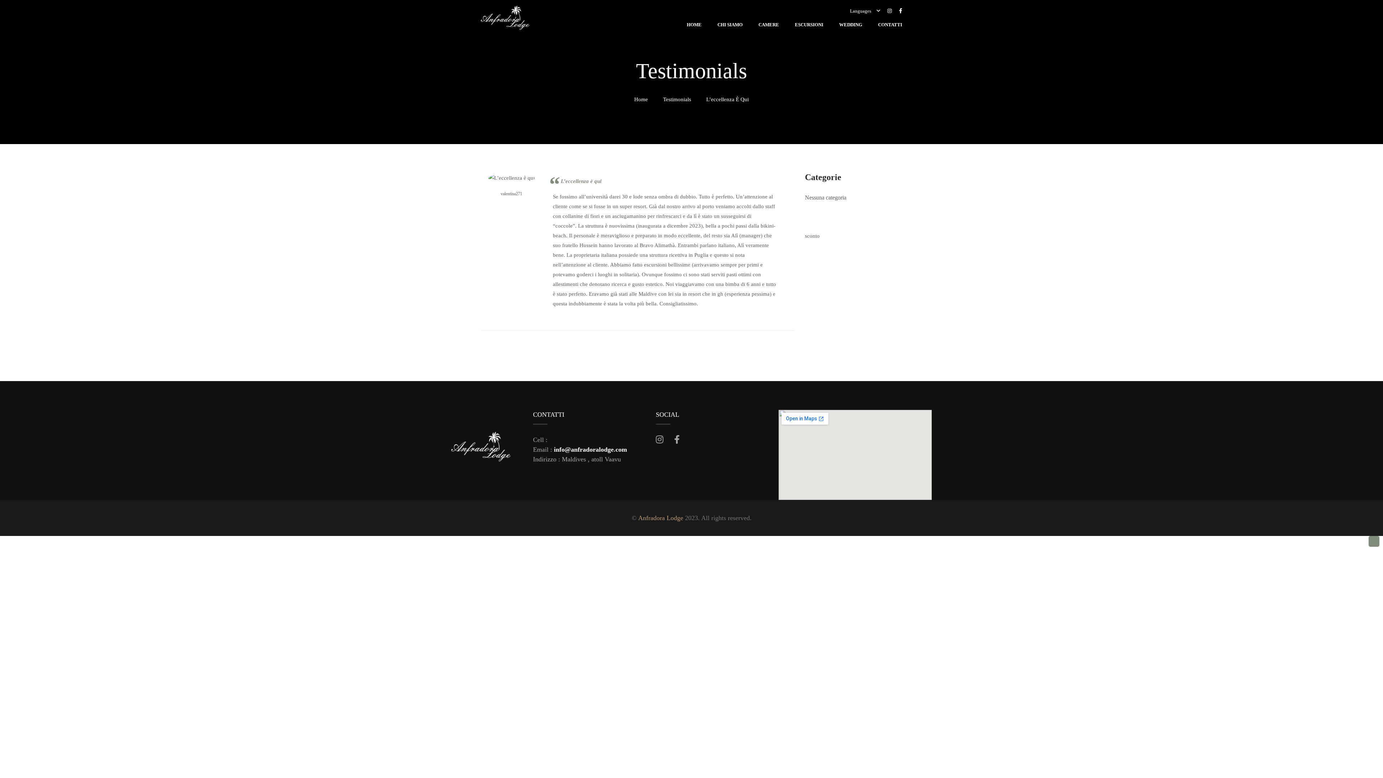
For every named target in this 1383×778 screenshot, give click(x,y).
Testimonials (677, 99)
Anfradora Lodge (660, 518)
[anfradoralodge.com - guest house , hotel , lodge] (505, 19)
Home (641, 99)
